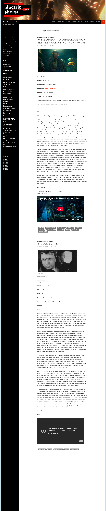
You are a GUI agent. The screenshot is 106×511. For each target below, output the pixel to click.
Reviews (68, 21)
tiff (4, 145)
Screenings (5, 53)
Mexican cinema (6, 132)
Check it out (40, 37)
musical (68, 229)
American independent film (8, 77)
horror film (9, 118)
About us (98, 21)
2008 (5, 168)
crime (14, 89)
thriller (66, 449)
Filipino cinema (70, 227)
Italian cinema (8, 122)
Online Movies (6, 51)
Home (53, 21)
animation (6, 79)
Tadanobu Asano (43, 231)
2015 (5, 157)
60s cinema (7, 64)
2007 (5, 169)
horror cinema (7, 116)
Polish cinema (6, 133)
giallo (10, 110)
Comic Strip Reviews (7, 38)
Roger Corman (13, 133)
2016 (5, 156)
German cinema (12, 108)
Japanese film (7, 130)
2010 (5, 165)
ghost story (5, 110)
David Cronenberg (7, 94)
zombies (14, 146)
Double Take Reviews (7, 40)
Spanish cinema (7, 143)
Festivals (5, 43)
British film (5, 89)
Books (4, 32)
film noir (49, 449)
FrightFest (6, 108)
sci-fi (5, 136)
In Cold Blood (47, 243)
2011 (5, 163)
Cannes (11, 89)
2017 (5, 154)
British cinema (8, 87)
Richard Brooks (58, 449)
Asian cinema (9, 82)
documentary (8, 97)
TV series (5, 55)
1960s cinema (7, 66)
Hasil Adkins (42, 229)
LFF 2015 (44, 76)
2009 (5, 166)
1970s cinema (7, 68)
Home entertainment (50, 37)
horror (6, 113)
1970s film (13, 68)
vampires (7, 145)
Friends (92, 21)
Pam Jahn (52, 45)
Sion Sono (10, 140)
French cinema (8, 106)
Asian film (41, 227)
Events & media (60, 21)
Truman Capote (75, 449)
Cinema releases (48, 241)
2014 (5, 159)
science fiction (9, 138)
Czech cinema (7, 93)
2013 (5, 160)
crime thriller (8, 91)
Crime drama (61, 227)
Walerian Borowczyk (7, 146)
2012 (5, 162)
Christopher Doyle (50, 227)
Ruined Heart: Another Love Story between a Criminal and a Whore (62, 41)
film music (78, 227)
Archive (86, 21)
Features (74, 21)
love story (61, 229)
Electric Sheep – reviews (11, 22)
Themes (80, 21)
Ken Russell (13, 130)
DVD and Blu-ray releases (8, 41)
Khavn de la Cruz (51, 229)
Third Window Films (50, 88)
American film (7, 75)
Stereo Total (75, 229)
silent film (5, 141)
